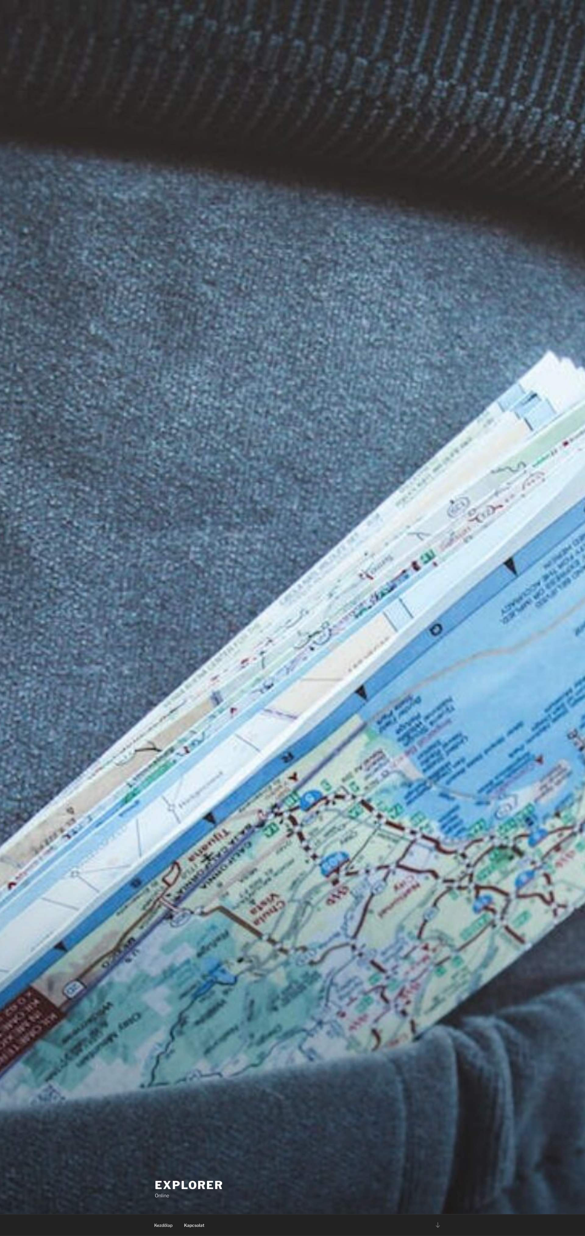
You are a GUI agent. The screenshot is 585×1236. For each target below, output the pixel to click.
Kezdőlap (163, 1225)
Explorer (189, 1185)
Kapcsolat (194, 1225)
